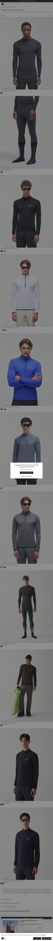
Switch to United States (26, 472)
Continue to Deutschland (26, 476)
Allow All (37, 938)
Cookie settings (3, 938)
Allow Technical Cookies (47, 938)
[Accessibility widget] (3, 938)
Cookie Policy (43, 935)
